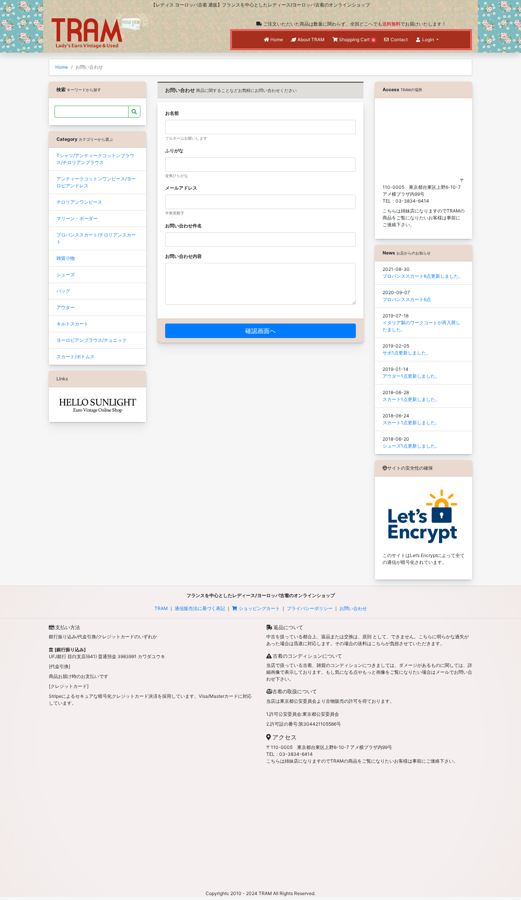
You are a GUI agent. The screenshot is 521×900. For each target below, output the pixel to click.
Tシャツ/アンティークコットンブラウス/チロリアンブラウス (95, 159)
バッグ (63, 291)
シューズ (65, 274)
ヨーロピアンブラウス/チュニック (91, 340)
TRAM (161, 608)
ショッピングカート (259, 608)
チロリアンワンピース (79, 202)
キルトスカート (72, 324)
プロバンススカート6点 (407, 299)
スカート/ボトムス (75, 356)
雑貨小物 (65, 258)
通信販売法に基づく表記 (200, 608)
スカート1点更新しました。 (411, 399)
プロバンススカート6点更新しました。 (423, 276)
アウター (65, 307)
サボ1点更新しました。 (407, 353)
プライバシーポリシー (310, 608)
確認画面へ (260, 331)
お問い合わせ (353, 608)
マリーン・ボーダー (77, 218)
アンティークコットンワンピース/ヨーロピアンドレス (96, 182)
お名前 (172, 113)
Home (61, 67)
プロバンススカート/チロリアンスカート (96, 238)
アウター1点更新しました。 (411, 376)
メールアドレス (181, 188)
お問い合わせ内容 (183, 256)
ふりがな (174, 150)
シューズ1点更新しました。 (411, 446)
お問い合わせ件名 (183, 226)
